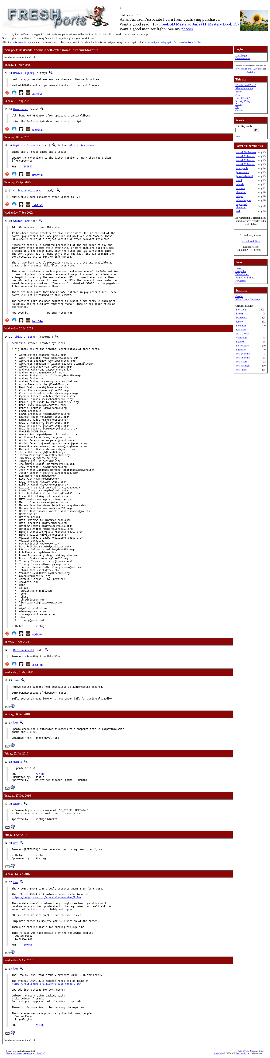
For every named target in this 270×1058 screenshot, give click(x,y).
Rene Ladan (20, 109)
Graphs (239, 296)
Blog (237, 107)
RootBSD (251, 72)
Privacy (239, 104)
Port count (241, 309)
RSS (261, 1051)
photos (187, 29)
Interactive (241, 349)
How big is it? (242, 97)
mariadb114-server (245, 156)
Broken (239, 313)
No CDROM (242, 333)
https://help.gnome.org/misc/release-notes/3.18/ (46, 897)
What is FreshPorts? (245, 85)
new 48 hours (243, 357)
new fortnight (243, 365)
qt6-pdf (239, 196)
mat (15, 843)
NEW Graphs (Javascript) (248, 299)
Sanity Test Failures (245, 277)
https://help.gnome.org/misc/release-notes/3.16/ (46, 983)
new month (241, 369)
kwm (15, 722)
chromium (241, 192)
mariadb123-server (245, 164)
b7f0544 (37, 321)
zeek (238, 211)
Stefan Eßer (21, 220)
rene (16, 680)
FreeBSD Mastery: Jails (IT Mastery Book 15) (199, 24)
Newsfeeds (241, 280)
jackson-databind (244, 176)
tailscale (240, 184)
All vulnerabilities (251, 241)
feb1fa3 (37, 205)
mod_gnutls (242, 168)
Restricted (241, 329)
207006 (28, 944)
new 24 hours (243, 353)
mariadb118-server (245, 160)
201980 (39, 1025)
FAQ (237, 94)
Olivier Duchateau (81, 145)
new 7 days (241, 361)
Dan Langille (240, 1053)
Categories (240, 271)
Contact (239, 110)
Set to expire (242, 345)
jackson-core (242, 172)
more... (238, 136)
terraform (240, 188)
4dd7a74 (37, 634)
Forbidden (241, 325)
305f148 (37, 664)
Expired (240, 341)
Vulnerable (241, 337)
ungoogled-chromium (241, 206)
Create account (242, 58)
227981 (39, 774)
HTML (246, 1051)
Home (238, 268)
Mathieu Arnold (23, 650)
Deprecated (241, 317)
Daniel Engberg (23, 73)
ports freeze (17, 42)
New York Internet (243, 69)
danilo (17, 761)
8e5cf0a (37, 175)
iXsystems (257, 69)
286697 (28, 166)
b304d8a (37, 129)
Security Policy (243, 101)
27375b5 (37, 93)
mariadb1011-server (246, 152)
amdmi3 (17, 804)
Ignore (239, 321)
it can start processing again (158, 42)
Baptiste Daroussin (26, 145)
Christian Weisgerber (28, 190)
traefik (239, 180)
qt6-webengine (243, 200)
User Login (241, 55)
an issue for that (193, 42)
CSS (252, 1051)
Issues (238, 91)
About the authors (244, 88)
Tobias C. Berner (25, 336)
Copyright (218, 1053)
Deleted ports (242, 274)
